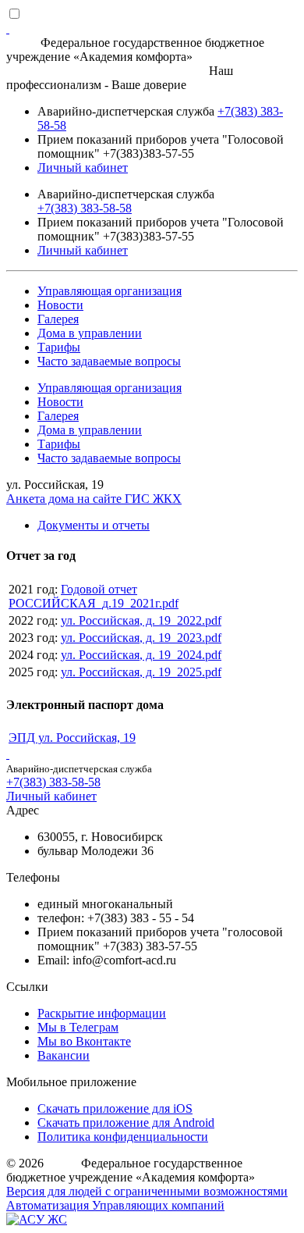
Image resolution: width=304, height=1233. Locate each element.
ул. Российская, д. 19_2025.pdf (141, 672)
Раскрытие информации (101, 1013)
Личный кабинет (82, 167)
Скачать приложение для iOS (115, 1108)
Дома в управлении (89, 333)
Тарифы (58, 347)
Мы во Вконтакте (84, 1041)
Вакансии (63, 1055)
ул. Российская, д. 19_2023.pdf (141, 637)
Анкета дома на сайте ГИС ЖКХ (94, 498)
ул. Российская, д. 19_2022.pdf (141, 620)
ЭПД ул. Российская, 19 (72, 737)
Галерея (58, 319)
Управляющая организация (109, 291)
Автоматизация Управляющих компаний (115, 1205)
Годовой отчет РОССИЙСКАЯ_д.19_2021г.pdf (94, 596)
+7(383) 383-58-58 (84, 208)
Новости (60, 305)
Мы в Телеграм (77, 1027)
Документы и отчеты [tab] (93, 525)
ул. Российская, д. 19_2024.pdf (141, 654)
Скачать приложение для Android (125, 1122)
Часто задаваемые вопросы (109, 361)
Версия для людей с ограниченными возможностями (147, 1191)
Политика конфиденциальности (122, 1136)
